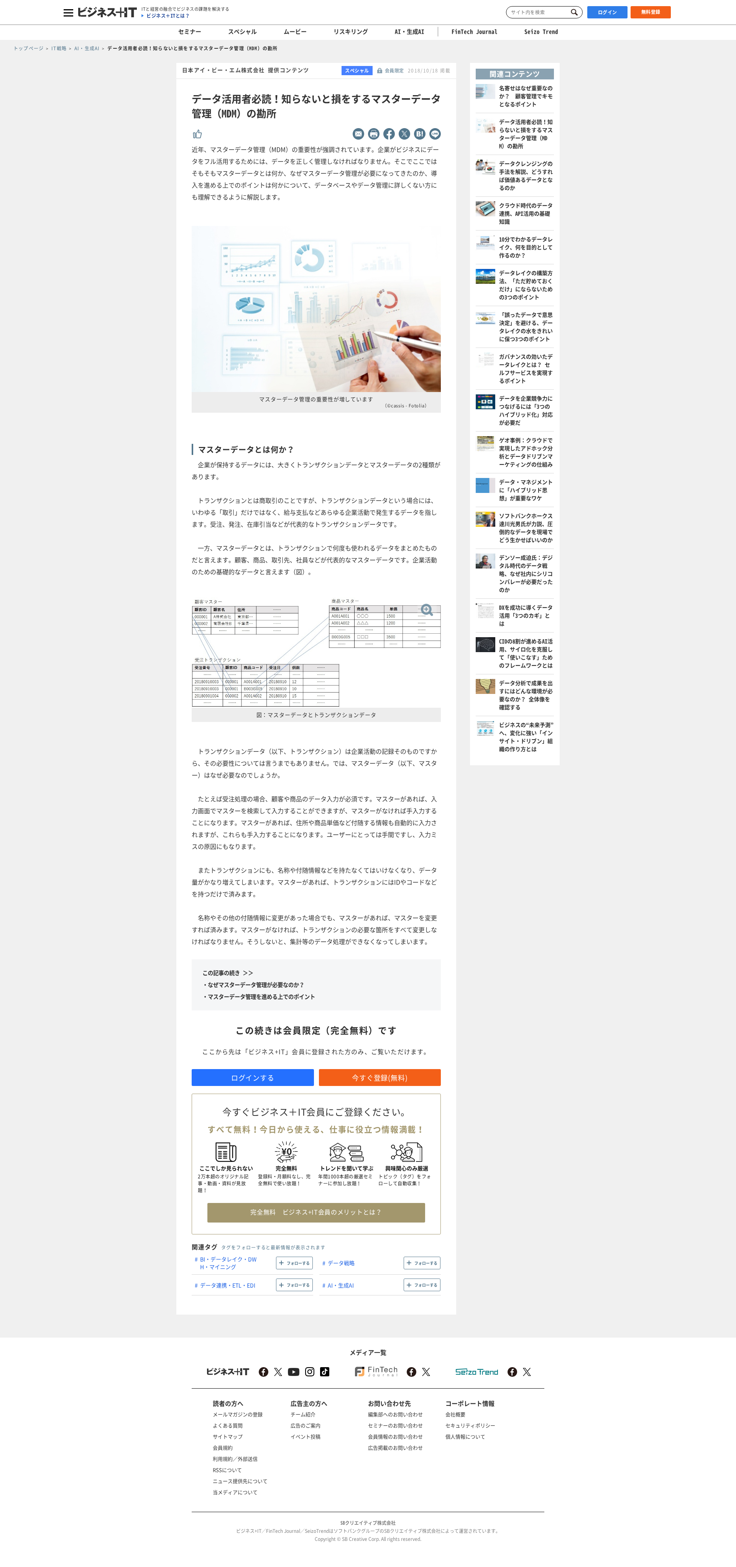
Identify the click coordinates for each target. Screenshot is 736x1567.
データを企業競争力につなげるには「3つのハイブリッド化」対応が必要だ (526, 410)
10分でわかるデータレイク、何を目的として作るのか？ (526, 247)
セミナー (189, 31)
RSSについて (227, 1469)
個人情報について (465, 1436)
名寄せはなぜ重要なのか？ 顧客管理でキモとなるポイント (526, 96)
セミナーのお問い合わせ (395, 1425)
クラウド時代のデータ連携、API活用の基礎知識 (526, 213)
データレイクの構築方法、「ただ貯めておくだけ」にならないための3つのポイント (526, 285)
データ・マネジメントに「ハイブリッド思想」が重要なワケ (526, 490)
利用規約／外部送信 (235, 1458)
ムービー (295, 31)
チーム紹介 (303, 1414)
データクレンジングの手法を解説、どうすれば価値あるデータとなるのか (526, 175)
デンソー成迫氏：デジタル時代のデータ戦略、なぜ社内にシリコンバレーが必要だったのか (526, 573)
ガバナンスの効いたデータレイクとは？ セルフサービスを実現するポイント (526, 368)
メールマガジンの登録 (238, 1414)
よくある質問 (228, 1425)
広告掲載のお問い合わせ (395, 1447)
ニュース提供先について (240, 1481)
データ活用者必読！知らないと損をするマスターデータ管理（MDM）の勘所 (526, 134)
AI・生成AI (409, 31)
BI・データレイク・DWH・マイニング (228, 1262)
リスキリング (351, 31)
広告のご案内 (305, 1425)
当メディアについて (235, 1492)
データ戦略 (341, 1263)
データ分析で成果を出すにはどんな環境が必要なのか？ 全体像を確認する (526, 695)
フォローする (298, 1263)
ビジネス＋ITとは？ (168, 15)
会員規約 (223, 1447)
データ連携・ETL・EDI (227, 1285)
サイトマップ (228, 1436)
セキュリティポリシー (470, 1425)
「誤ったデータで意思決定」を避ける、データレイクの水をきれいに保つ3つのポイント (526, 327)
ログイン (607, 12)
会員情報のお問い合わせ (395, 1436)
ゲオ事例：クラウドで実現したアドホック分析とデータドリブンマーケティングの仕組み (526, 452)
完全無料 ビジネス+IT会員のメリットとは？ (316, 1211)
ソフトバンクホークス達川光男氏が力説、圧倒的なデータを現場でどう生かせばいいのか (526, 528)
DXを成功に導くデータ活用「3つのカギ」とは (526, 615)
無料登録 (650, 11)
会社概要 (455, 1414)
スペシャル (242, 31)
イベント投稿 (305, 1436)
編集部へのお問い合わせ (395, 1414)
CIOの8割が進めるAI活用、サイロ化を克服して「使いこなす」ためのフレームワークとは (526, 653)
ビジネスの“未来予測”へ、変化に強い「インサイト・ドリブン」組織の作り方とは (526, 737)
